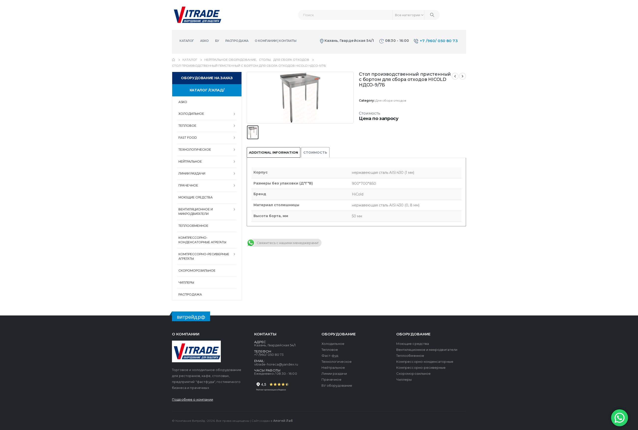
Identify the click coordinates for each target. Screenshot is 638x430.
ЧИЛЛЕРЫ (186, 282)
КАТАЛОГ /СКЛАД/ (207, 90)
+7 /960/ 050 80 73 (439, 40)
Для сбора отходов (390, 100)
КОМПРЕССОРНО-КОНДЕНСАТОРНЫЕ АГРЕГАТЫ (202, 240)
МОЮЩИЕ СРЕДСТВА (195, 197)
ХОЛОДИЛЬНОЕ (191, 114)
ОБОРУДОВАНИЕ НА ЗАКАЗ (207, 78)
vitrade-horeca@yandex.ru (276, 364)
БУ (217, 41)
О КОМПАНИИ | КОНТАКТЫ (276, 41)
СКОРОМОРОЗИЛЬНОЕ (197, 270)
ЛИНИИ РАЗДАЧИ (191, 173)
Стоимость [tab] (315, 152)
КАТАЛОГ (186, 41)
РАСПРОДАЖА (236, 41)
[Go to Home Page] (173, 60)
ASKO (204, 41)
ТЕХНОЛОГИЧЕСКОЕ (194, 149)
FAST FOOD (187, 137)
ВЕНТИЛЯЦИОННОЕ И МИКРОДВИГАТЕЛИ (195, 211)
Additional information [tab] (273, 152)
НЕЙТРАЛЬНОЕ (190, 161)
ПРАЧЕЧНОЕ (188, 185)
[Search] (432, 15)
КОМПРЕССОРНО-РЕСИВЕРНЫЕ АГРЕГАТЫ (203, 256)
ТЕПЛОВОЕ (187, 125)
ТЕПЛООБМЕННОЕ (193, 226)
